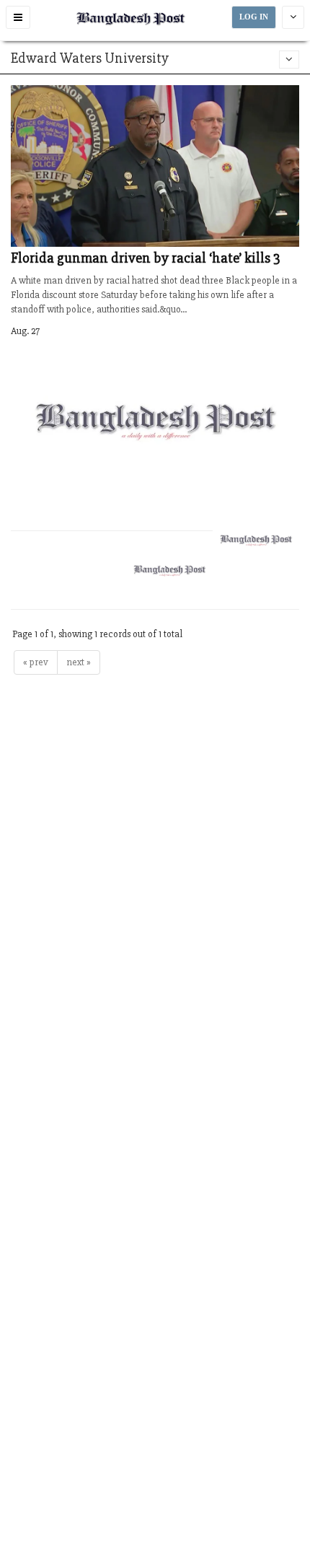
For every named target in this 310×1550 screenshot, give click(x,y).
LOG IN (253, 17)
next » (78, 662)
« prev (35, 662)
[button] (18, 17)
